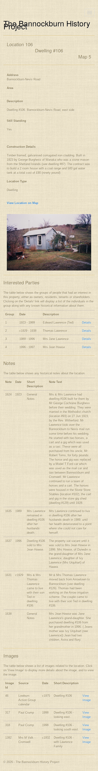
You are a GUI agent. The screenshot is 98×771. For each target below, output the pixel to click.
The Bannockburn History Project (46, 24)
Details (86, 322)
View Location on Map (22, 203)
